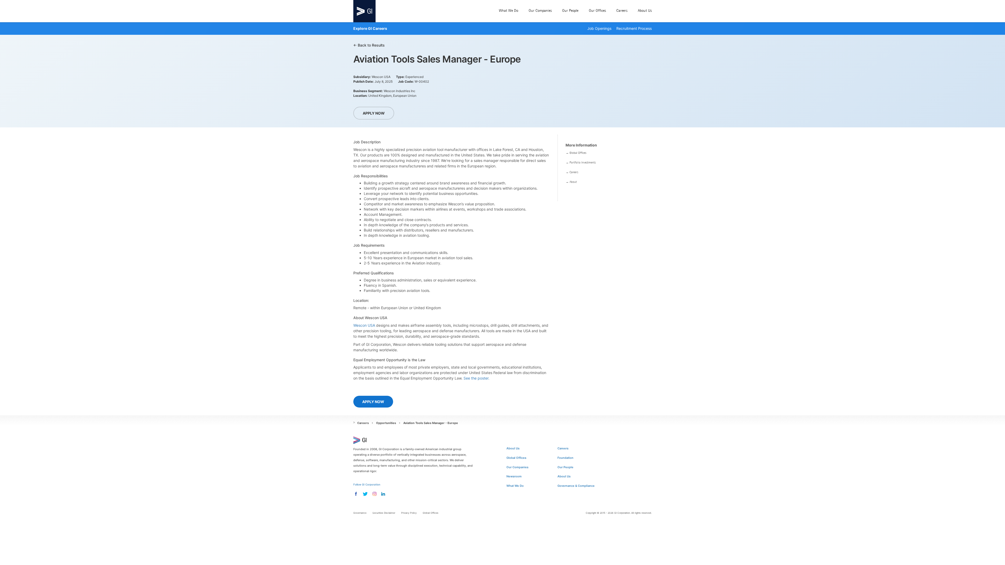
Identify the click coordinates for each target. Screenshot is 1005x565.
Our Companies (540, 10)
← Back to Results (369, 45)
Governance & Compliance (576, 486)
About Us (645, 10)
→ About (571, 182)
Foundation (565, 458)
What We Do (508, 10)
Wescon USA (364, 325)
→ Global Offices (576, 153)
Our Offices (597, 10)
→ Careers (572, 172)
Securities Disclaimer (383, 512)
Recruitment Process (634, 28)
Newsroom (514, 476)
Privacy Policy (409, 512)
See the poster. (476, 378)
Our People (570, 10)
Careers (621, 10)
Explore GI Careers (370, 28)
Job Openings (599, 28)
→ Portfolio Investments (581, 162)
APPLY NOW (374, 113)
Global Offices (516, 458)
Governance (359, 512)
